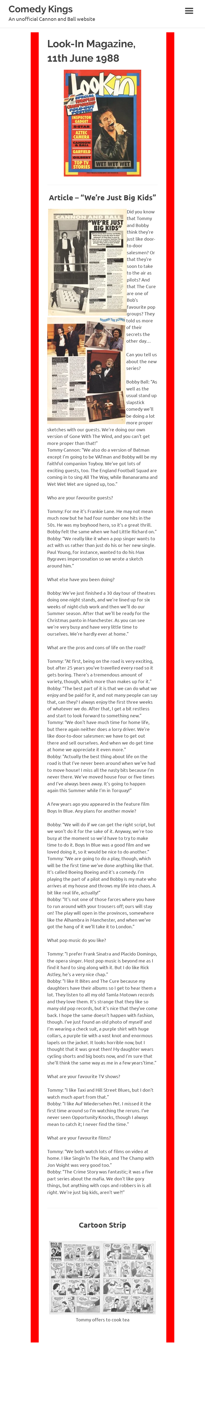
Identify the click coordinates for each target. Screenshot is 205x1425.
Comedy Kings (41, 8)
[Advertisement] (102, 1384)
